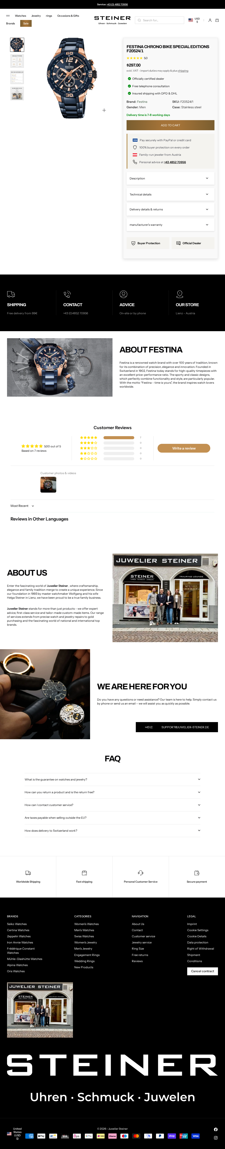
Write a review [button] (184, 448)
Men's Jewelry (83, 948)
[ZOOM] (104, 110)
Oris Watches (16, 971)
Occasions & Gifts (68, 15)
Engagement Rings (87, 955)
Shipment (193, 955)
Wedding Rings (84, 961)
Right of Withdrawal (200, 948)
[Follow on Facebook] (216, 1129)
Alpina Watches (17, 965)
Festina (142, 102)
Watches (20, 15)
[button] (89, 437)
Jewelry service (142, 942)
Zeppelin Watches (19, 936)
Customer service (143, 936)
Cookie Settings (197, 930)
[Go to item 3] (17, 77)
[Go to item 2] (17, 61)
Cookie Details (196, 936)
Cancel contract (202, 971)
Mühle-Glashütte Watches (24, 959)
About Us (138, 924)
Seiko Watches (17, 924)
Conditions (194, 961)
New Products (83, 967)
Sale (26, 23)
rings (49, 15)
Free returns (140, 955)
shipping (183, 70)
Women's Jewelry (85, 942)
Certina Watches (18, 930)
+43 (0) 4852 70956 (117, 4)
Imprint (192, 924)
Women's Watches (86, 924)
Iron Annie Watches (20, 942)
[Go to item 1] (17, 45)
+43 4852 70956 (175, 162)
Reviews (137, 961)
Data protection (197, 942)
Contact (137, 930)
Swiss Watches (84, 936)
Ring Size (138, 948)
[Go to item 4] (17, 94)
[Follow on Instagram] (216, 1138)
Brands (10, 23)
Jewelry (36, 15)
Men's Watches (84, 930)
